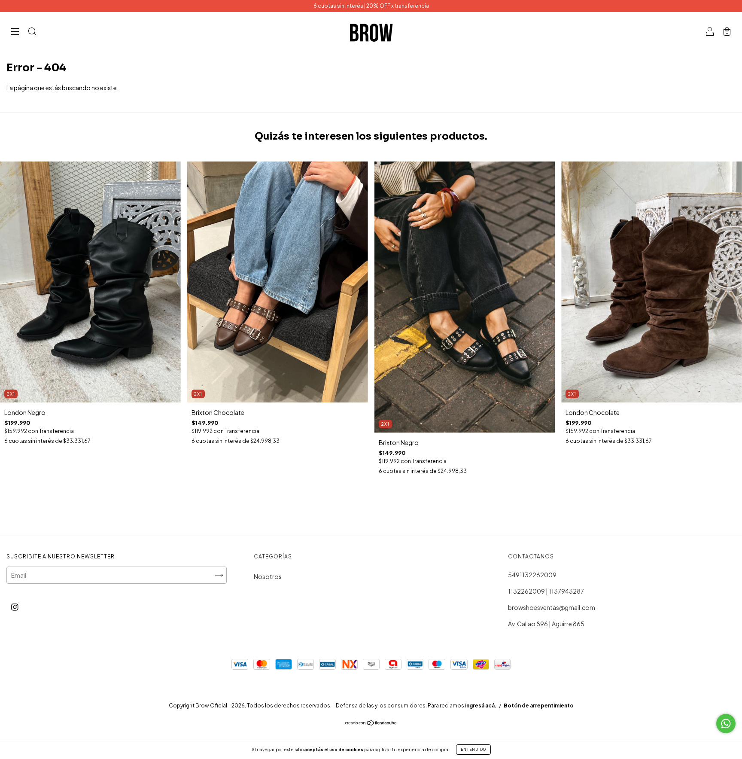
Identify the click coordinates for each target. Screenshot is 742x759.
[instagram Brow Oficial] (14, 606)
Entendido (473, 749)
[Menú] (15, 32)
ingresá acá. (480, 705)
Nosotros (268, 576)
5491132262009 (532, 575)
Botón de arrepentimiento (539, 705)
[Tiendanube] (371, 723)
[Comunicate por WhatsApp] (726, 723)
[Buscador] (32, 32)
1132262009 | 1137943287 (546, 591)
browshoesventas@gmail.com (551, 607)
